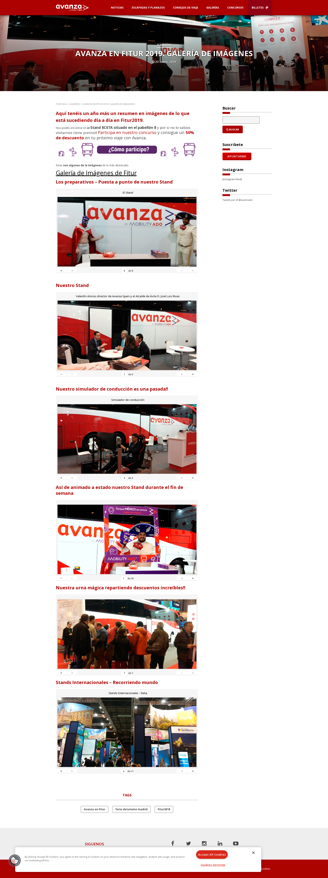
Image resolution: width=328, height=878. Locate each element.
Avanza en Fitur (94, 809)
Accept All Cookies (212, 854)
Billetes (258, 7)
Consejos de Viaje (185, 7)
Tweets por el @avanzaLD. (237, 200)
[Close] (253, 852)
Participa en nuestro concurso (127, 132)
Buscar (234, 129)
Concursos (235, 7)
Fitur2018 (164, 809)
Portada (61, 104)
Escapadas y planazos (148, 7)
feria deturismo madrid (131, 809)
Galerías (212, 7)
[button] (15, 860)
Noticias (117, 7)
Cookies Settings (213, 865)
